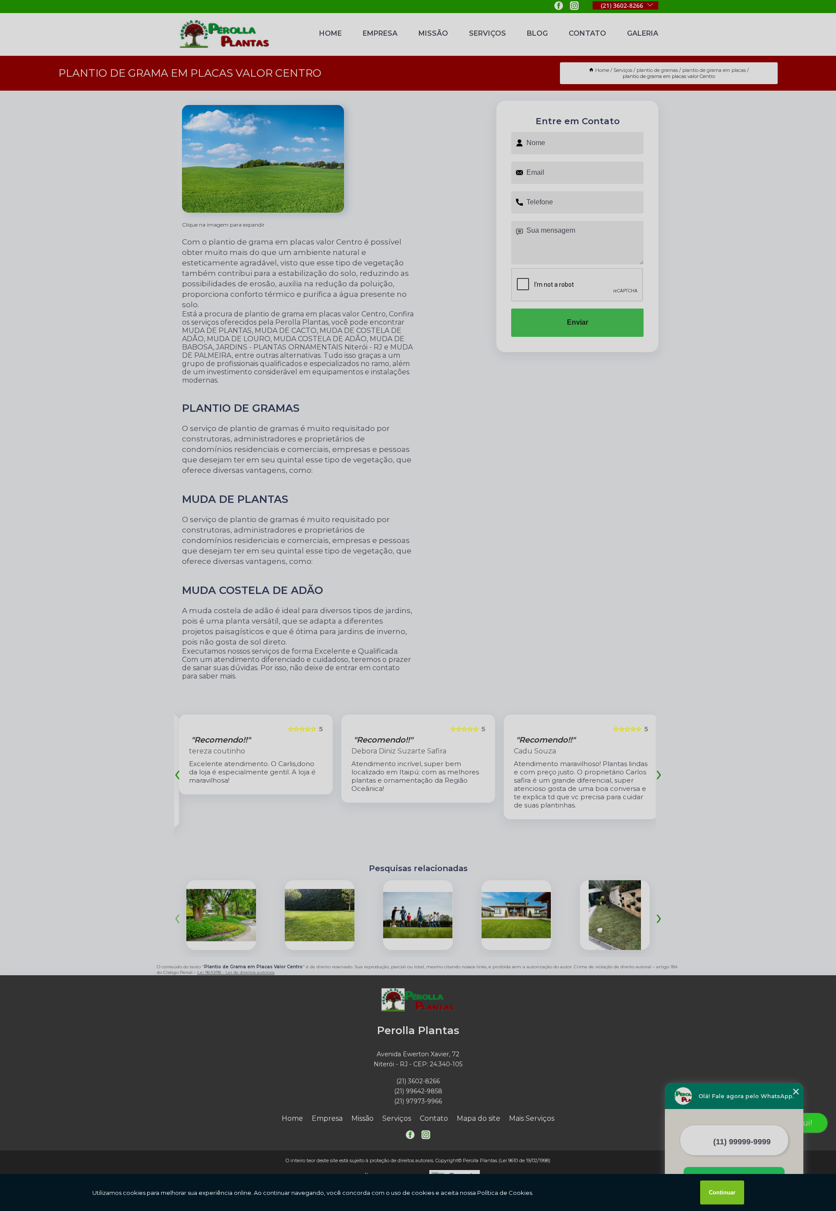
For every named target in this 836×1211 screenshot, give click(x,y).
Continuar (722, 1192)
